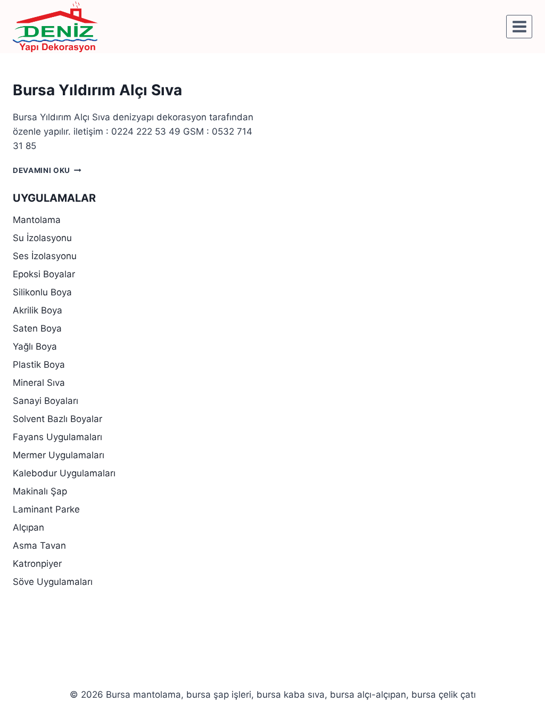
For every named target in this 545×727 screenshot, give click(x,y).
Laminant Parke (46, 509)
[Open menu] (519, 26)
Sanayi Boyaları (45, 400)
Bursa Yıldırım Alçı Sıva (97, 90)
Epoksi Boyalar (44, 274)
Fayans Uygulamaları (57, 437)
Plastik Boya (39, 364)
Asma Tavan (39, 545)
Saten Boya (37, 328)
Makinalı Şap (40, 491)
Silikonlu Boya (42, 292)
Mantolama (37, 219)
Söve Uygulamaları (53, 581)
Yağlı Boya (35, 346)
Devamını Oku (47, 170)
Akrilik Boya (37, 310)
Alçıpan (28, 527)
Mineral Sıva (39, 382)
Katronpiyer (37, 563)
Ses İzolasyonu (45, 256)
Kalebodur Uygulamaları (64, 473)
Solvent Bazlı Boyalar (57, 419)
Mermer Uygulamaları (58, 455)
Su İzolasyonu (42, 238)
